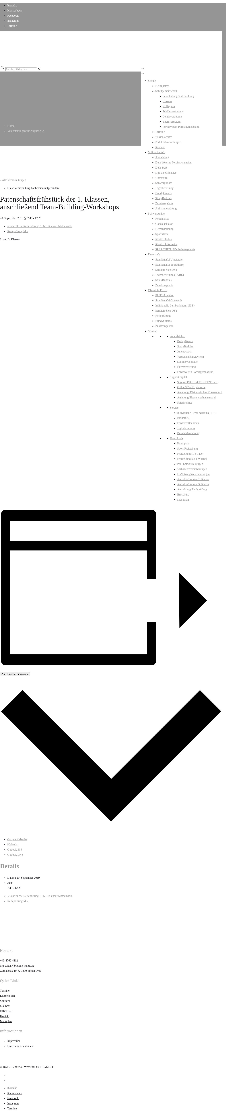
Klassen (167, 101)
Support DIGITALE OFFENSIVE (197, 382)
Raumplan (183, 443)
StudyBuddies (163, 198)
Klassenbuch (14, 10)
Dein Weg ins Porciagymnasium (173, 162)
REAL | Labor (163, 239)
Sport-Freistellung (187, 448)
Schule (152, 80)
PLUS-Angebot (164, 295)
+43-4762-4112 (9, 960)
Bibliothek (183, 417)
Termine (12, 25)
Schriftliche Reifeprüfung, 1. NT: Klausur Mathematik (39, 226)
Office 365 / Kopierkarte (191, 387)
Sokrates (5, 1000)
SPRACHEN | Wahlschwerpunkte (175, 249)
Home (10, 125)
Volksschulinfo (156, 152)
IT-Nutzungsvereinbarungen (193, 474)
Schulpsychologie (187, 361)
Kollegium (169, 106)
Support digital (178, 377)
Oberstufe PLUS (157, 290)
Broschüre (183, 494)
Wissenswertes (163, 136)
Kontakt (12, 5)
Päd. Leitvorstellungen (168, 142)
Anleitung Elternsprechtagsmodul (196, 397)
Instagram (13, 20)
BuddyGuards (163, 193)
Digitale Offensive (165, 172)
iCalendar (12, 844)
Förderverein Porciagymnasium (181, 126)
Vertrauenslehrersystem (190, 356)
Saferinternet (184, 402)
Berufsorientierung (188, 433)
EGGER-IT (46, 1066)
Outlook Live (15, 854)
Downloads (176, 438)
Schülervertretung (173, 111)
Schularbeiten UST (166, 269)
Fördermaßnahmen (188, 423)
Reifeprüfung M (17, 231)
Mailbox (5, 1005)
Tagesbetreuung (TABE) (169, 274)
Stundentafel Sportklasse (169, 264)
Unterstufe (161, 177)
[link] (39, 68)
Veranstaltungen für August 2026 (26, 130)
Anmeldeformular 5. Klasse (193, 484)
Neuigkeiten (162, 85)
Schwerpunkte (163, 182)
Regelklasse (162, 218)
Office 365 (6, 1011)
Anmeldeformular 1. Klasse (193, 479)
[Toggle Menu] (142, 68)
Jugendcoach (184, 351)
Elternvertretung (172, 121)
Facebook (13, 15)
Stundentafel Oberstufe (168, 300)
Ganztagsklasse (164, 223)
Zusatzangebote (164, 203)
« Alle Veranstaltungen (13, 180)
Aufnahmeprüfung (166, 208)
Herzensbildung (164, 228)
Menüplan (183, 499)
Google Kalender (17, 839)
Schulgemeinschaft (166, 90)
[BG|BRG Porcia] (109, 57)
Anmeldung (162, 157)
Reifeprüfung (163, 315)
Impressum (13, 1040)
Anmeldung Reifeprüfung (192, 489)
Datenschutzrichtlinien (20, 1046)
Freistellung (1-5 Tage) (190, 453)
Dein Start (161, 167)
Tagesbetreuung (164, 188)
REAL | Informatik (166, 244)
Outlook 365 (14, 849)
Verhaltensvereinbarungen (192, 469)
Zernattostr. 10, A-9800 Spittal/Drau (20, 970)
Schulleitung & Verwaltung (178, 96)
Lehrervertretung (172, 116)
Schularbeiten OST (166, 310)
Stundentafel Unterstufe (168, 259)
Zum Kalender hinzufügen (14, 674)
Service (152, 331)
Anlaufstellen (177, 336)
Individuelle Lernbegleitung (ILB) (174, 305)
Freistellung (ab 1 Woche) (192, 458)
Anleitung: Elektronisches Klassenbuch (199, 392)
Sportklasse (161, 234)
